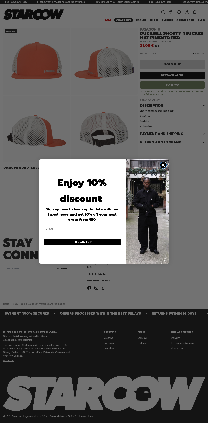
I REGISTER (82, 242)
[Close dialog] (163, 165)
